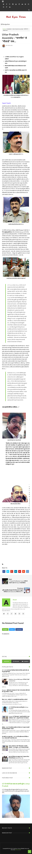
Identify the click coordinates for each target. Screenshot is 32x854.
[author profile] (3, 47)
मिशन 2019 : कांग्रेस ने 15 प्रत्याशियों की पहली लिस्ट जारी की (14, 699)
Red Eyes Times (16, 17)
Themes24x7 (18, 849)
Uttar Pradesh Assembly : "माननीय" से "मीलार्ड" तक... (14, 38)
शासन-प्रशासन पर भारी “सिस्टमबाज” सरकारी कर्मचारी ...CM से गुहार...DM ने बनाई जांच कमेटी (18, 746)
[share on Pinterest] (19, 571)
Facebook (19, 629)
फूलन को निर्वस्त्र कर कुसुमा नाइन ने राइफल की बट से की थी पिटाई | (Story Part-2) (19, 757)
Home (4, 29)
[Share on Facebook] (3, 571)
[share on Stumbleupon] (23, 571)
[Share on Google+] (11, 571)
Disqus (12, 629)
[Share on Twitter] (7, 571)
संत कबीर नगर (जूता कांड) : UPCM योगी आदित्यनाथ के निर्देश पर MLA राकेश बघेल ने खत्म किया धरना (15, 737)
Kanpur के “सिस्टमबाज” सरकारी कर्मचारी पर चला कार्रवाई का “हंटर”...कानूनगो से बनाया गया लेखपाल (19, 717)
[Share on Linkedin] (15, 571)
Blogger (5, 629)
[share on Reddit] (27, 571)
